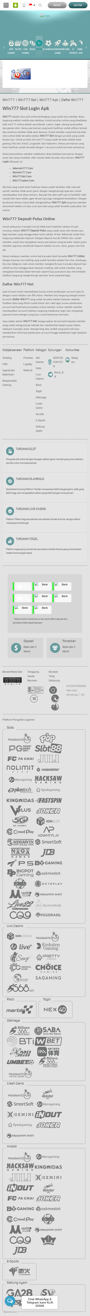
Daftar (78, 5)
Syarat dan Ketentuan (9, 372)
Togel (39, 49)
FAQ (5, 364)
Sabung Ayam (81, 51)
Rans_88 (58, 374)
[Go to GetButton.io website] (10, 1312)
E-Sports (73, 51)
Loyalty (27, 364)
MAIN (20, 74)
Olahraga (48, 49)
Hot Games (11, 51)
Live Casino (25, 51)
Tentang (7, 358)
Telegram (74, 360)
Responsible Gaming (10, 383)
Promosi (28, 358)
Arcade (65, 49)
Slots (18, 49)
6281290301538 (58, 362)
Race (32, 49)
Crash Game (57, 51)
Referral (27, 370)
